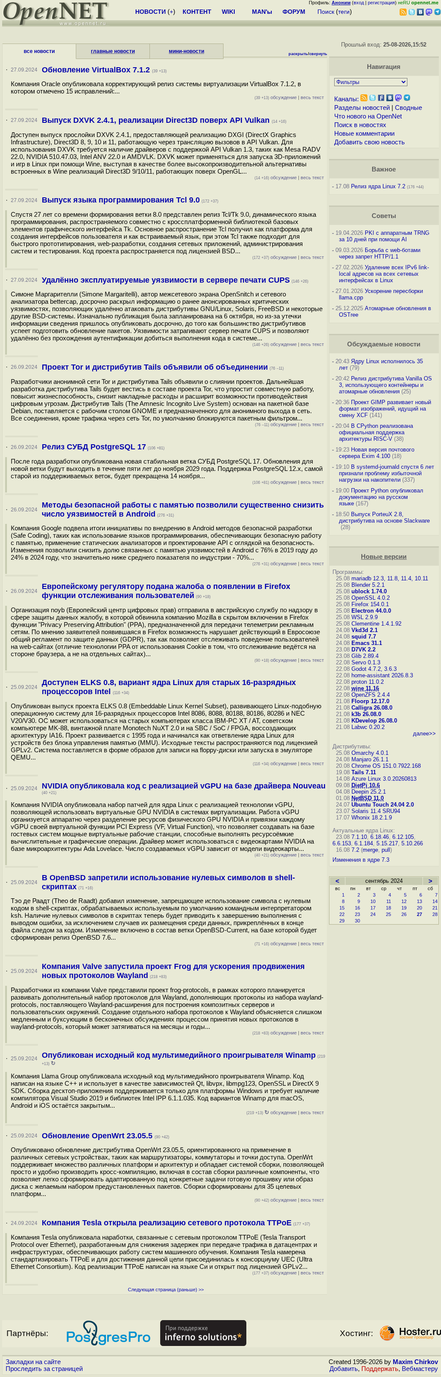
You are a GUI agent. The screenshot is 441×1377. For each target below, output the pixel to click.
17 (373, 907)
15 (342, 907)
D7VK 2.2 (363, 649)
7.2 (355, 850)
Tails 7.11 (363, 772)
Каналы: (346, 99)
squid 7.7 (363, 636)
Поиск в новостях (360, 125)
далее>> (424, 733)
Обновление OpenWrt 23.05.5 (98, 1135)
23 (357, 914)
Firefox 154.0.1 (370, 604)
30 (357, 920)
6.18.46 (379, 837)
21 (435, 907)
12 (404, 901)
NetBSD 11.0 (367, 798)
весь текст (312, 97)
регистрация (381, 2)
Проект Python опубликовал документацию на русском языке (381, 497)
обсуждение (276, 97)
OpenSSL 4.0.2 (370, 598)
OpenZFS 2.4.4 (370, 695)
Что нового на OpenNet (368, 116)
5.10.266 (412, 843)
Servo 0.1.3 (365, 662)
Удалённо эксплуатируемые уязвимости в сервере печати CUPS (166, 280)
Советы (384, 215)
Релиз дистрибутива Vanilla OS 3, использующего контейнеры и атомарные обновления (385, 385)
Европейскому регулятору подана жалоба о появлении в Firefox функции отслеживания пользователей (166, 591)
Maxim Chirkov (415, 1361)
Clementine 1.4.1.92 (376, 623)
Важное (384, 169)
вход (359, 2)
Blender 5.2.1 (368, 585)
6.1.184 (363, 843)
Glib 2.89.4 (365, 656)
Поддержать (379, 1368)
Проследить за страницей (44, 1368)
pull (386, 850)
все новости (39, 51)
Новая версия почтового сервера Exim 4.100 (376, 452)
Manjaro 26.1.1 (369, 759)
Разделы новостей (362, 107)
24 (373, 914)
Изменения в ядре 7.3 (360, 860)
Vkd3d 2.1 (364, 630)
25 (388, 914)
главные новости (113, 51)
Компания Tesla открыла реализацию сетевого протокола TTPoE (167, 1222)
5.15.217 (387, 843)
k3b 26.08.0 (366, 714)
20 (419, 907)
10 (373, 901)
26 (404, 914)
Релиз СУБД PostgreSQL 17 (94, 446)
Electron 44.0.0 (371, 611)
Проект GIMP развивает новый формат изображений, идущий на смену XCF (385, 408)
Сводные (408, 107)
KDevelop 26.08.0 (374, 720)
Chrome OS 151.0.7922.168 (386, 766)
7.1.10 (359, 837)
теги (344, 11)
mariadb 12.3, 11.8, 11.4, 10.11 (389, 578)
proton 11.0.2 (367, 682)
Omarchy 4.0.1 (369, 753)
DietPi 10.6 (365, 785)
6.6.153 (341, 843)
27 (419, 914)
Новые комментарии (364, 133)
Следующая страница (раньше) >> (166, 1289)
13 (419, 901)
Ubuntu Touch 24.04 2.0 (382, 804)
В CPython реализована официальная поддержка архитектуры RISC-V (376, 432)
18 (388, 907)
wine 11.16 (365, 688)
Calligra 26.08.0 (371, 707)
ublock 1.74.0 (369, 591)
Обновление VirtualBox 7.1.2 (97, 69)
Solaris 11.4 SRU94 (375, 811)
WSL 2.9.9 (364, 617)
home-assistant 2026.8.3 (382, 675)
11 (388, 901)
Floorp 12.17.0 (370, 701)
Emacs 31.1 (366, 643)
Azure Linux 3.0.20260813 (383, 779)
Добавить (343, 1368)
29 (342, 920)
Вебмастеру (420, 1368)
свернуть (318, 54)
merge (370, 850)
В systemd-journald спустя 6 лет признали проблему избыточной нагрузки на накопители (386, 473)
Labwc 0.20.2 (368, 727)
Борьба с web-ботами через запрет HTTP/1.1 (379, 253)
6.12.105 (403, 837)
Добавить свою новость (369, 142)
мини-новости (186, 51)
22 (342, 914)
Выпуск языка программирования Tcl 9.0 (121, 200)
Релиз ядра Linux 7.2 (378, 186)
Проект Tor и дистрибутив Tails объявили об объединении (155, 367)
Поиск (325, 11)
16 (357, 907)
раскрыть (298, 54)
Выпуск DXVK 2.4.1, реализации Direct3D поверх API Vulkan (157, 120)
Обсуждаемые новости (383, 344)
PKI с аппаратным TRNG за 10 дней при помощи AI (384, 236)
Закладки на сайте (33, 1361)
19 (404, 907)
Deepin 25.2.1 (368, 791)
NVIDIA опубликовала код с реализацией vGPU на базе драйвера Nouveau (184, 786)
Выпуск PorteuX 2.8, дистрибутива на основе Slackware (384, 517)
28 (435, 914)
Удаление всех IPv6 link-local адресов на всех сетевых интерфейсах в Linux (384, 274)
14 (435, 901)
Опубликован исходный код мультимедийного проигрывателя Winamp (179, 1055)
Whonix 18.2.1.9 (371, 817)
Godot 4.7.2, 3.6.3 (374, 669)
